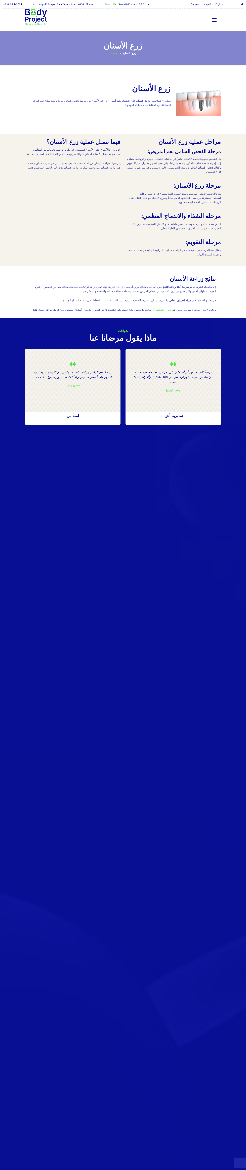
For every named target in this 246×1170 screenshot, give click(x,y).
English (219, 4)
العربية (207, 4)
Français (195, 4)
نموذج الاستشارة (162, 309)
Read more (173, 390)
